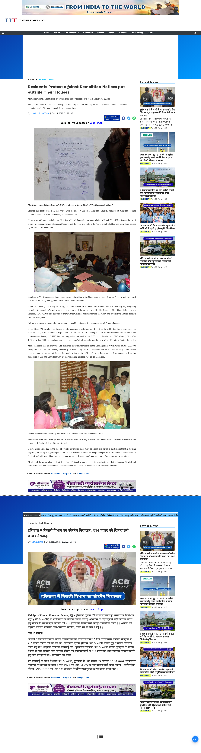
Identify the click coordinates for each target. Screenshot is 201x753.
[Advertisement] (100, 54)
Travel (57, 33)
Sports (100, 33)
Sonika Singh (37, 542)
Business (123, 33)
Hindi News (44, 523)
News (46, 33)
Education (88, 33)
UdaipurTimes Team (40, 113)
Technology (137, 33)
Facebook (55, 473)
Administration (71, 33)
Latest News (149, 82)
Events (151, 33)
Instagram (66, 473)
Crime (111, 33)
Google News (83, 473)
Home (31, 79)
